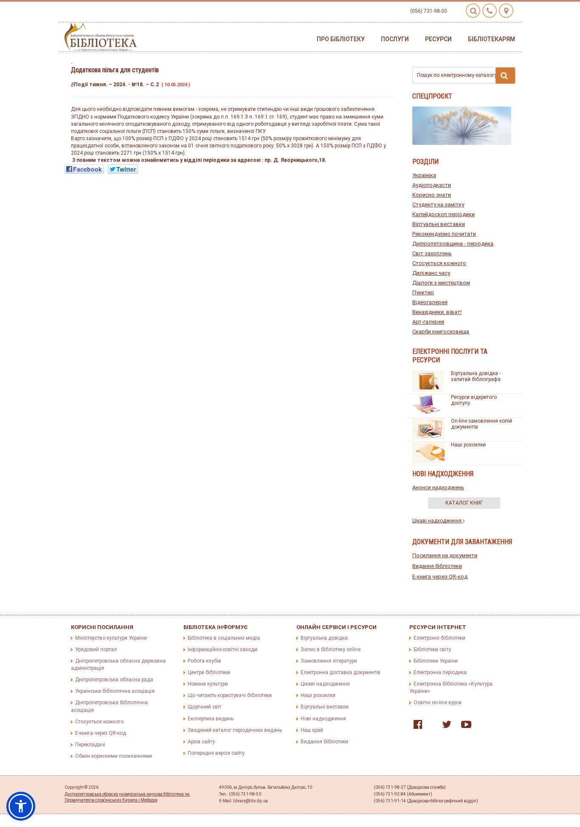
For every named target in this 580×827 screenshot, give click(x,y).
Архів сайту (201, 742)
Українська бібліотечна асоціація (115, 691)
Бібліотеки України (436, 661)
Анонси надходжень (438, 487)
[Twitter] (444, 726)
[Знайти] (505, 76)
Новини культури (208, 684)
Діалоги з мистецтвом (441, 282)
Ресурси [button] (438, 39)
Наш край (312, 730)
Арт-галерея (428, 322)
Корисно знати (431, 195)
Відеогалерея (430, 302)
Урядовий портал (96, 649)
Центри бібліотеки (209, 672)
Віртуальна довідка (324, 638)
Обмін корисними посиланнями (113, 756)
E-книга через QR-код (439, 576)
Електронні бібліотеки (439, 638)
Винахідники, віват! (437, 312)
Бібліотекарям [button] (491, 39)
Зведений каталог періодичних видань (235, 730)
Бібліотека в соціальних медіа (224, 638)
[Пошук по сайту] (473, 10)
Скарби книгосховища (440, 331)
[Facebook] (415, 726)
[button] (20, 806)
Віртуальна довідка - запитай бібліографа (476, 376)
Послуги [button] (395, 39)
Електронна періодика (440, 672)
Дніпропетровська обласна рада (114, 680)
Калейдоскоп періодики (443, 214)
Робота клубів (204, 661)
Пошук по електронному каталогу (457, 75)
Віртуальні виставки (438, 224)
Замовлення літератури (329, 661)
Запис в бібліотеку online (330, 649)
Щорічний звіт (204, 707)
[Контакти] (489, 10)
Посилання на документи (444, 555)
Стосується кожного (439, 263)
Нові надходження (323, 719)
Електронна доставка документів (340, 672)
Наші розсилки (468, 445)
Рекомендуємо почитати (444, 234)
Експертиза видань (211, 719)
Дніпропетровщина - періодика (452, 243)
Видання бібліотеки (437, 566)
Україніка (424, 175)
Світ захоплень (432, 253)
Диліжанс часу (431, 273)
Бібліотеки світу (432, 649)
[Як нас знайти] (506, 10)
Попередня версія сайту (216, 753)
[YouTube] (464, 726)
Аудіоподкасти (431, 185)
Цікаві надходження (437, 521)
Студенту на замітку (438, 204)
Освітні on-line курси (438, 703)
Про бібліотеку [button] (341, 39)
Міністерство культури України (111, 638)
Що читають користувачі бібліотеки (230, 695)
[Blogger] (430, 726)
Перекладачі (90, 745)
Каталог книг (464, 503)
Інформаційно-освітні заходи (222, 649)
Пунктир (423, 292)
